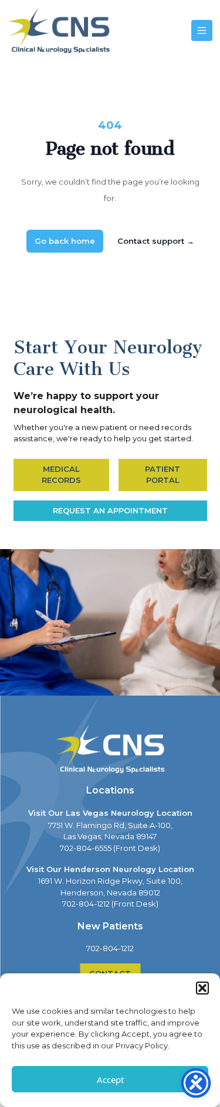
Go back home (65, 241)
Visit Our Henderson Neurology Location (110, 869)
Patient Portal (162, 474)
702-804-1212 (110, 948)
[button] (202, 988)
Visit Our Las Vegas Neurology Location (110, 813)
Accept (110, 1079)
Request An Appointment (110, 510)
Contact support (155, 241)
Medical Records (61, 474)
